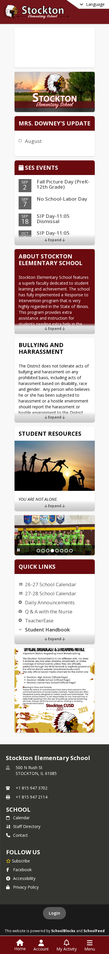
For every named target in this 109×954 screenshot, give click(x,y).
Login (54, 913)
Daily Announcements (50, 602)
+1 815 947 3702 (31, 788)
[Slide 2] (43, 550)
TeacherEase (39, 620)
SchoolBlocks (63, 930)
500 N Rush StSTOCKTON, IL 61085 (36, 770)
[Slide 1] (38, 550)
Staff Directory (26, 826)
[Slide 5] (57, 550)
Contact (20, 835)
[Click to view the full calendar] (22, 168)
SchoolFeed (94, 930)
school (18, 809)
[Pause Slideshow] (18, 550)
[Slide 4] (52, 550)
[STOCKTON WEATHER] (55, 47)
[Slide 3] (47, 550)
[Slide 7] (66, 550)
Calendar (21, 817)
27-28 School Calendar (50, 593)
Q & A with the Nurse (48, 611)
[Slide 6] (61, 550)
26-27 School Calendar (50, 584)
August (33, 141)
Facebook (22, 869)
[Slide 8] (71, 550)
